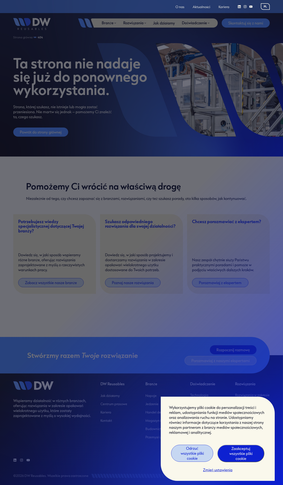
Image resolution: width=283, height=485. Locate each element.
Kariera (224, 7)
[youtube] (251, 6)
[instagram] (245, 6)
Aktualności (201, 7)
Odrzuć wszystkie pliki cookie (192, 453)
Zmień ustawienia (217, 470)
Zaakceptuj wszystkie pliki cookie (241, 453)
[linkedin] (239, 6)
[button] (265, 6)
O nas (179, 7)
